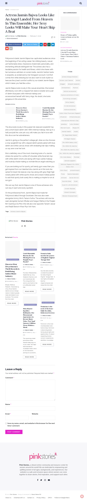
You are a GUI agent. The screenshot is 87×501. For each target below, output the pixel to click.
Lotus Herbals (74, 124)
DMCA (50, 497)
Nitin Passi (63, 170)
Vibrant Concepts (69, 192)
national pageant (69, 160)
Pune (63, 174)
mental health (66, 131)
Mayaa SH (76, 128)
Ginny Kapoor (70, 102)
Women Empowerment (69, 196)
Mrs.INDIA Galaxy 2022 (70, 142)
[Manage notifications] (82, 496)
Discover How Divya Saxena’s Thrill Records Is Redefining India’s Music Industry (22, 113)
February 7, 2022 (35, 36)
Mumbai (76, 157)
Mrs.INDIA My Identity (70, 146)
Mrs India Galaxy (65, 157)
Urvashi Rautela (70, 188)
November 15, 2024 (22, 120)
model (76, 131)
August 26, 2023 (46, 318)
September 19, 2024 (48, 118)
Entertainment (15, 9)
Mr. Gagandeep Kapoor (70, 135)
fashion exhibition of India (70, 95)
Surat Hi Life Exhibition (70, 185)
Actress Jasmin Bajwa (18, 211)
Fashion (63, 32)
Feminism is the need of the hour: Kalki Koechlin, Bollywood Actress (47, 310)
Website (35, 414)
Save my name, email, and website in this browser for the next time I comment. (31, 425)
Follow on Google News (62, 497)
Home (7, 9)
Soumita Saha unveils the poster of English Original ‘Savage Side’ (48, 257)
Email (8, 414)
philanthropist (74, 170)
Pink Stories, (24, 465)
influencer (63, 117)
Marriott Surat (65, 128)
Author (78, 80)
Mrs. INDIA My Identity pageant (70, 153)
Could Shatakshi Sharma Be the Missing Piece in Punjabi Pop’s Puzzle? (48, 112)
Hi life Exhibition (69, 106)
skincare (64, 177)
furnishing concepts (69, 98)
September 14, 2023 (29, 332)
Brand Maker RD (36, 494)
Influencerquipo (74, 117)
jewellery (64, 124)
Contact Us (30, 497)
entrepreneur (66, 87)
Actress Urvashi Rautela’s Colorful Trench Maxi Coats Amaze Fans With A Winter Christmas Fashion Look (70, 54)
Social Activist (74, 177)
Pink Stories (22, 36)
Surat (76, 181)
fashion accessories (70, 91)
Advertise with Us (19, 497)
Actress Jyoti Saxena (66, 80)
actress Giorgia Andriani (70, 77)
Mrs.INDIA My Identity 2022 (70, 150)
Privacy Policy (41, 497)
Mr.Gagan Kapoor (69, 139)
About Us (8, 497)
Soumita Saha (66, 181)
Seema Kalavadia (73, 174)
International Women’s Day (70, 120)
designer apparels (74, 84)
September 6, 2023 (47, 265)
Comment (9, 378)
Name (8, 404)
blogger (62, 84)
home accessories (70, 109)
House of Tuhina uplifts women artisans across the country (70, 37)
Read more (11, 303)
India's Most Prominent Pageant (70, 113)
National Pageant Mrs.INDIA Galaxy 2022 (70, 165)
